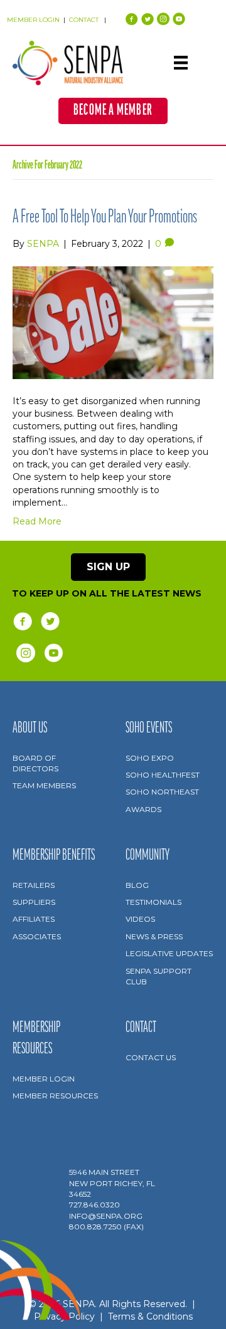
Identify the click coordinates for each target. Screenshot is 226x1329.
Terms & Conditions (150, 1316)
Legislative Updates (169, 953)
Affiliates (34, 919)
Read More (37, 521)
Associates (37, 936)
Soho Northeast (162, 791)
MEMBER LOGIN (33, 20)
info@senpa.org (106, 1216)
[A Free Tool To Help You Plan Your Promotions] (113, 321)
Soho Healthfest (163, 774)
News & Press (154, 936)
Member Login (44, 1078)
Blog (137, 885)
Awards (143, 809)
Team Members (44, 785)
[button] (113, 111)
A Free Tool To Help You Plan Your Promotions (105, 217)
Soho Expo (150, 758)
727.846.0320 (94, 1204)
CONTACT (84, 20)
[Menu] (180, 62)
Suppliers (34, 902)
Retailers (34, 885)
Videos (140, 919)
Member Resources (55, 1095)
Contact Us (151, 1057)
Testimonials (153, 902)
